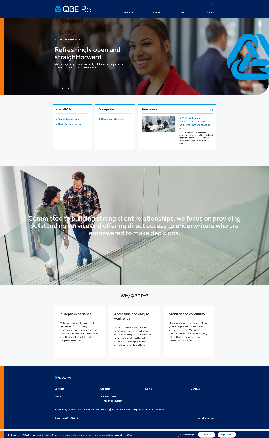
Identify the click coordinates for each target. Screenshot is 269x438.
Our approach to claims (112, 119)
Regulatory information (70, 124)
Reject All (207, 435)
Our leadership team (68, 119)
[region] (134, 434)
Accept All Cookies (226, 435)
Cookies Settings (187, 435)
